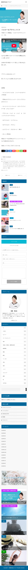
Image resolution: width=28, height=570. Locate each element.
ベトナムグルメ (5, 410)
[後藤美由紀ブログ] (12, 2)
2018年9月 (3, 455)
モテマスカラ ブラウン (13, 166)
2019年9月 (3, 430)
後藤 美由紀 (14, 311)
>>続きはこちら (14, 320)
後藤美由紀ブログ (12, 567)
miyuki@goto (8, 156)
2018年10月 (3, 452)
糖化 (14, 355)
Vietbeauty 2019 (5, 413)
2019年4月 (3, 435)
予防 (14, 362)
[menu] (26, 2)
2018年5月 (3, 466)
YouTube (14, 383)
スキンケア (14, 372)
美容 (11, 184)
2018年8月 (3, 457)
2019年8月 (3, 433)
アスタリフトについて (6, 407)
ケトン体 (14, 358)
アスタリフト (5, 420)
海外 (14, 341)
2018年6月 (3, 463)
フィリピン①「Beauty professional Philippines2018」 (17, 204)
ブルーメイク (12, 212)
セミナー (14, 334)
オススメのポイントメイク (15, 220)
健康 (14, 376)
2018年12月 (3, 446)
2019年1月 (3, 444)
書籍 (14, 351)
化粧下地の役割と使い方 (15, 187)
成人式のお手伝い (13, 195)
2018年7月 (3, 460)
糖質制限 (14, 348)
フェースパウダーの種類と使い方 (17, 228)
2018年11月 (3, 449)
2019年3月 (3, 438)
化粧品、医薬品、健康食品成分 (15, 201)
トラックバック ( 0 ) (14, 245)
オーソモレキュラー (14, 338)
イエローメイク (6, 161)
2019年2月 (3, 441)
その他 (11, 193)
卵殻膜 (3, 416)
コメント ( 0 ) (14, 241)
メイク (2, 9)
